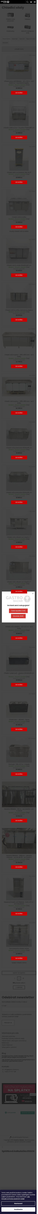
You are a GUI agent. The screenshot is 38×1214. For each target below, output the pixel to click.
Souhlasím (18, 1209)
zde (28, 1197)
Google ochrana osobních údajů (13, 1199)
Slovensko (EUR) (18, 616)
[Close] (33, 593)
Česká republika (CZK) (18, 611)
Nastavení (18, 1203)
